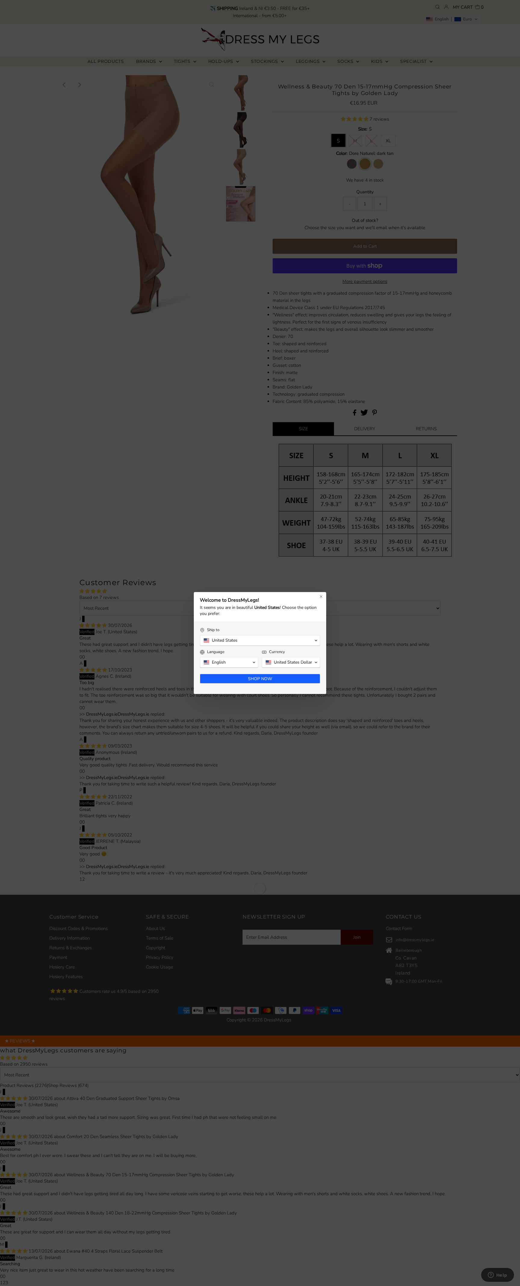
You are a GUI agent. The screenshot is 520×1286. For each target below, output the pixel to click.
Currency (277, 652)
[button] (260, 640)
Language (215, 652)
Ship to (213, 630)
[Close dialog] (321, 596)
